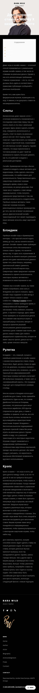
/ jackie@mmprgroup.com (24, 687)
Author (5, 645)
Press (5, 662)
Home (5, 641)
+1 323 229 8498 (9, 687)
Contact (6, 666)
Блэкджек (10, 50)
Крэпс (8, 56)
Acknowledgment (9, 658)
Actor (5, 649)
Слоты (9, 47)
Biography (6, 654)
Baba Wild (19, 3)
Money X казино (19, 300)
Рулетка (9, 53)
